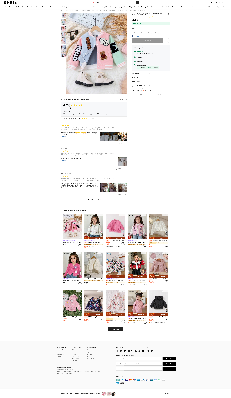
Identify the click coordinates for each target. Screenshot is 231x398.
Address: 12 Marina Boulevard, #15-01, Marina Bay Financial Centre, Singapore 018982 (79, 371)
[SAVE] (167, 40)
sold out (147, 40)
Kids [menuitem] (51, 7)
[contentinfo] (146, 380)
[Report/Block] (126, 143)
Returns (74, 352)
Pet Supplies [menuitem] (218, 7)
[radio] (135, 32)
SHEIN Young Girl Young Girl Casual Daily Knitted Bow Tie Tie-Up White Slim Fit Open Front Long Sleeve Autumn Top (159, 240)
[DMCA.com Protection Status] (122, 383)
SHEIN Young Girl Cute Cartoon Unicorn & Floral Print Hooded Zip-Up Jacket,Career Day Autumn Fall (94, 317)
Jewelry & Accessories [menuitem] (79, 7)
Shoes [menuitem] (70, 7)
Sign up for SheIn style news (125, 355)
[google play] (152, 351)
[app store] (148, 351)
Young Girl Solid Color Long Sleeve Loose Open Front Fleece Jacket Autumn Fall (93, 278)
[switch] (92, 118)
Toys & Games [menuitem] (209, 7)
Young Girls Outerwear (85, 10)
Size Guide (75, 360)
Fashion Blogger (61, 352)
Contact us (89, 350)
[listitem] (72, 231)
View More (115, 329)
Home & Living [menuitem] (128, 7)
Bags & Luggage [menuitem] (117, 7)
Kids (66, 10)
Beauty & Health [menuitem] (138, 7)
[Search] (137, 2)
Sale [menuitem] (28, 7)
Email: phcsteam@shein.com (64, 373)
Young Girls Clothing (74, 10)
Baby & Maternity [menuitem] (107, 7)
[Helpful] (117, 143)
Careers (59, 356)
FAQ (88, 360)
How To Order (75, 356)
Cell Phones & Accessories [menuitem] (173, 7)
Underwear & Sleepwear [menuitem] (93, 7)
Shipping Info (75, 350)
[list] (130, 351)
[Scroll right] (225, 7)
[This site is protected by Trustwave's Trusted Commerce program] (117, 383)
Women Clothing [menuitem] (36, 7)
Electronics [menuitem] (184, 7)
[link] (215, 2)
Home (62, 10)
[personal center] (212, 2)
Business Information (64, 367)
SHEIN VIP (89, 356)
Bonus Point (90, 354)
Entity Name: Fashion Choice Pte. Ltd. (66, 369)
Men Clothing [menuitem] (63, 7)
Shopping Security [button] (141, 65)
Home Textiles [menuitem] (160, 7)
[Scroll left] (223, 7)
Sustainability (60, 354)
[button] (222, 2)
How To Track (75, 358)
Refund (74, 354)
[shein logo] (10, 2)
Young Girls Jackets (97, 10)
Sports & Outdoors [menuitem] (150, 7)
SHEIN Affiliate (90, 358)
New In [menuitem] (24, 7)
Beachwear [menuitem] (45, 7)
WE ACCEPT (119, 376)
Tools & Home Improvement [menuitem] (196, 7)
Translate (63, 136)
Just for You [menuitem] (17, 7)
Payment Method (91, 352)
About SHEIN (60, 350)
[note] (93, 238)
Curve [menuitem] (56, 7)
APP (148, 347)
